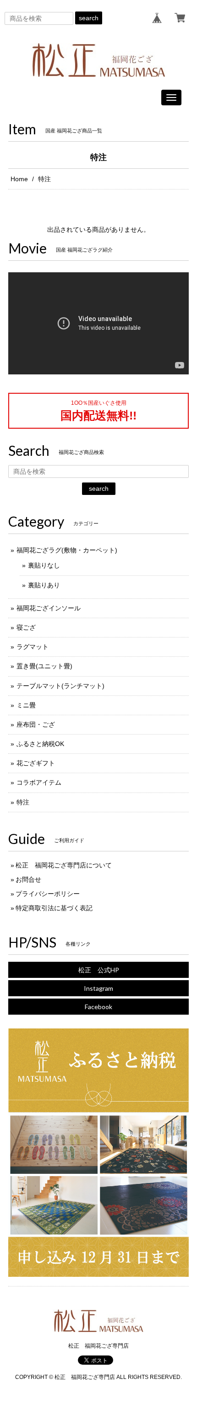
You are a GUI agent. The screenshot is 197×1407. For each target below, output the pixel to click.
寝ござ (26, 627)
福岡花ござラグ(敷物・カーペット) (66, 550)
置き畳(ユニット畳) (44, 666)
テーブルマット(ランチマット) (60, 685)
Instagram (98, 988)
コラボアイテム (38, 782)
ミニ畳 (26, 705)
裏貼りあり (44, 585)
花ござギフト (35, 763)
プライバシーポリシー (48, 893)
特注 (22, 802)
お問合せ (28, 879)
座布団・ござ (35, 724)
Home (19, 179)
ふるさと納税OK (40, 743)
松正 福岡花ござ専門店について (64, 865)
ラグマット (32, 646)
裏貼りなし (44, 565)
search (88, 18)
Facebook (98, 1007)
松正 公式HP (98, 970)
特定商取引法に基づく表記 (54, 908)
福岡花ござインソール (48, 608)
